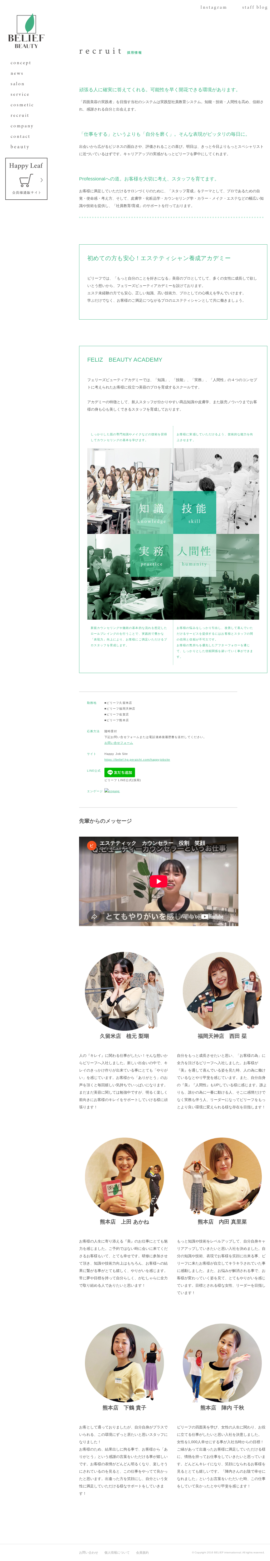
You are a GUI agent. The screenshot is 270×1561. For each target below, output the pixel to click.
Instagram (213, 9)
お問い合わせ (88, 1552)
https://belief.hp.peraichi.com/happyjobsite (137, 759)
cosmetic (24, 105)
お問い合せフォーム (118, 742)
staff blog (254, 9)
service (24, 94)
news (24, 73)
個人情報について (117, 1552)
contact (24, 137)
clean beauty (24, 147)
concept (24, 63)
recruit (24, 115)
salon (24, 84)
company (24, 126)
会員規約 (142, 1552)
